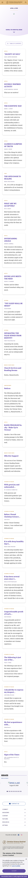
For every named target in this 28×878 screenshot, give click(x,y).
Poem (5, 173)
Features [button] (5, 819)
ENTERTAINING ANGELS (10, 239)
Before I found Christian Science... (12, 515)
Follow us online (11, 835)
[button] (7, 791)
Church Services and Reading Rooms (12, 369)
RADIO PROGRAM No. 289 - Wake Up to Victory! (13, 427)
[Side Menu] (2, 2)
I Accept (14, 871)
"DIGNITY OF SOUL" (12, 54)
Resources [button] (5, 822)
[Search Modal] (25, 2)
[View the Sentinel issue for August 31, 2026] (14, 782)
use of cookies (16, 866)
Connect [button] (5, 809)
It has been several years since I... (11, 577)
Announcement (7, 385)
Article (5, 51)
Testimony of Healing (9, 481)
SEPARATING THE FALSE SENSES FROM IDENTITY (12, 335)
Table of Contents (15, 43)
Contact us (15, 804)
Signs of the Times (11, 755)
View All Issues (4, 778)
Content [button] (5, 816)
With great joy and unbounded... (11, 485)
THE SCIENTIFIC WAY (13, 106)
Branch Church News (9, 365)
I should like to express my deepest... (13, 691)
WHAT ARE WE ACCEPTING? (10, 204)
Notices (7, 388)
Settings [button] (5, 825)
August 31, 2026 (14, 785)
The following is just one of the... (12, 658)
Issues (4, 775)
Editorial (6, 300)
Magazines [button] (5, 812)
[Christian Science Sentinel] (14, 2)
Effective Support (11, 456)
